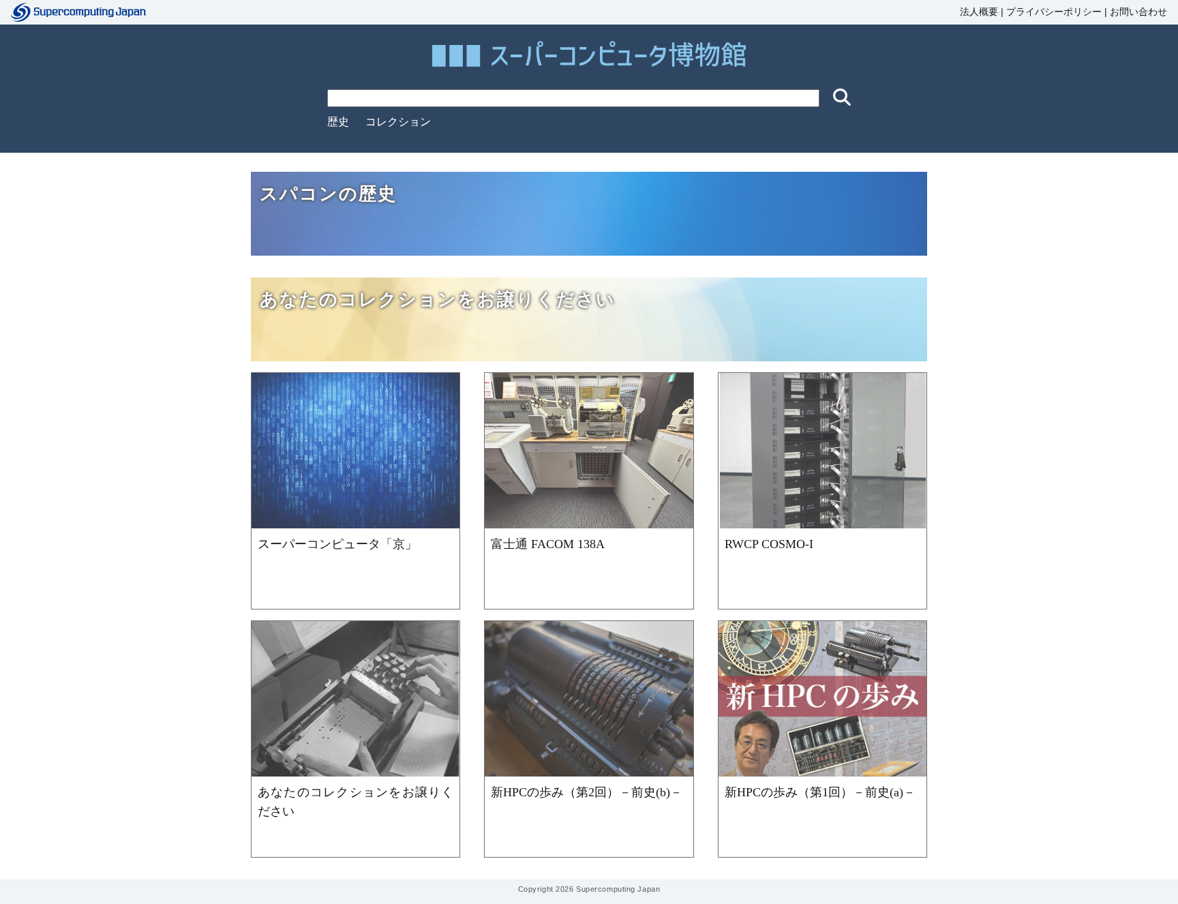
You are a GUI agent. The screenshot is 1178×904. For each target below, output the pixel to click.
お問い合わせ (1138, 12)
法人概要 (979, 12)
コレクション (398, 121)
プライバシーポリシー (1054, 12)
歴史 (338, 121)
